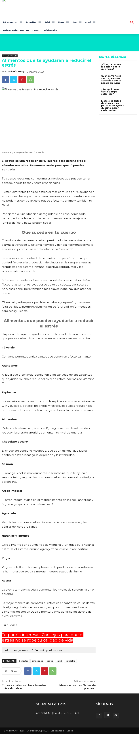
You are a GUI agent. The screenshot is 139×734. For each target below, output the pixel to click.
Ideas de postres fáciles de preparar (77, 687)
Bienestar (23, 660)
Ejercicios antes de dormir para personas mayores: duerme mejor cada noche (112, 106)
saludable (70, 660)
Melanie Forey (15, 71)
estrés (50, 660)
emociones (37, 660)
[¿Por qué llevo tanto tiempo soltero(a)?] (130, 92)
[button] (132, 22)
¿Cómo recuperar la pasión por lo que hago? (112, 66)
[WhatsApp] (30, 79)
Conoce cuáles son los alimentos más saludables (24, 687)
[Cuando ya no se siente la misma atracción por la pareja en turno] (130, 79)
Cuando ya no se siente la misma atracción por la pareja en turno (111, 79)
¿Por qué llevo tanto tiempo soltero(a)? (110, 91)
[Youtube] (116, 715)
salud (59, 660)
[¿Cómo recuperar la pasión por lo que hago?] (130, 67)
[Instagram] (107, 715)
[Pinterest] (22, 79)
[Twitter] (13, 79)
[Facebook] (5, 79)
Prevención (10, 56)
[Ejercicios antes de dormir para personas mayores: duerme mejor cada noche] (130, 104)
